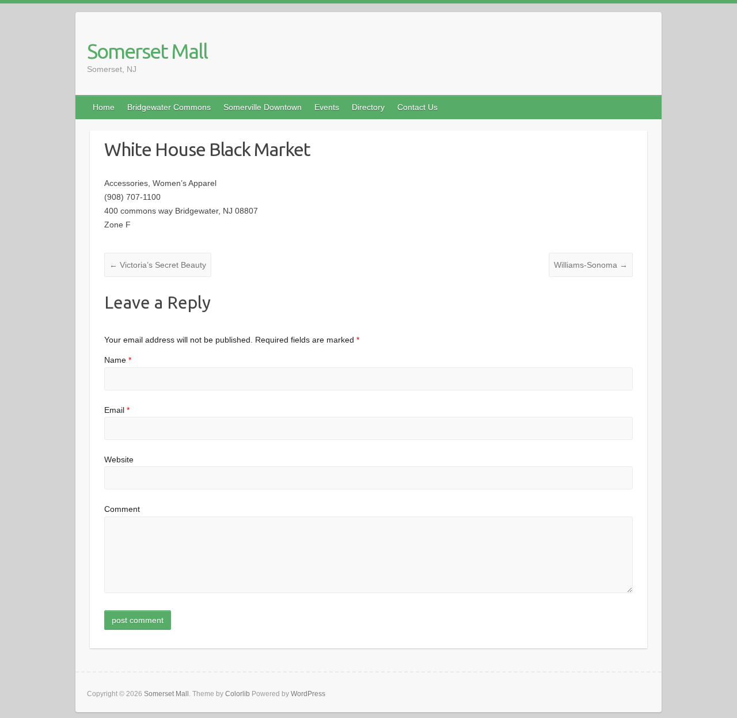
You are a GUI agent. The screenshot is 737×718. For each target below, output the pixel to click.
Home (104, 107)
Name (117, 359)
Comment (122, 509)
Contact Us (417, 107)
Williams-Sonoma (591, 264)
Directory (368, 107)
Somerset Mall (147, 51)
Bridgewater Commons (169, 107)
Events (326, 107)
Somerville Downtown (262, 107)
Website (119, 459)
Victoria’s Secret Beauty (157, 264)
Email (117, 410)
